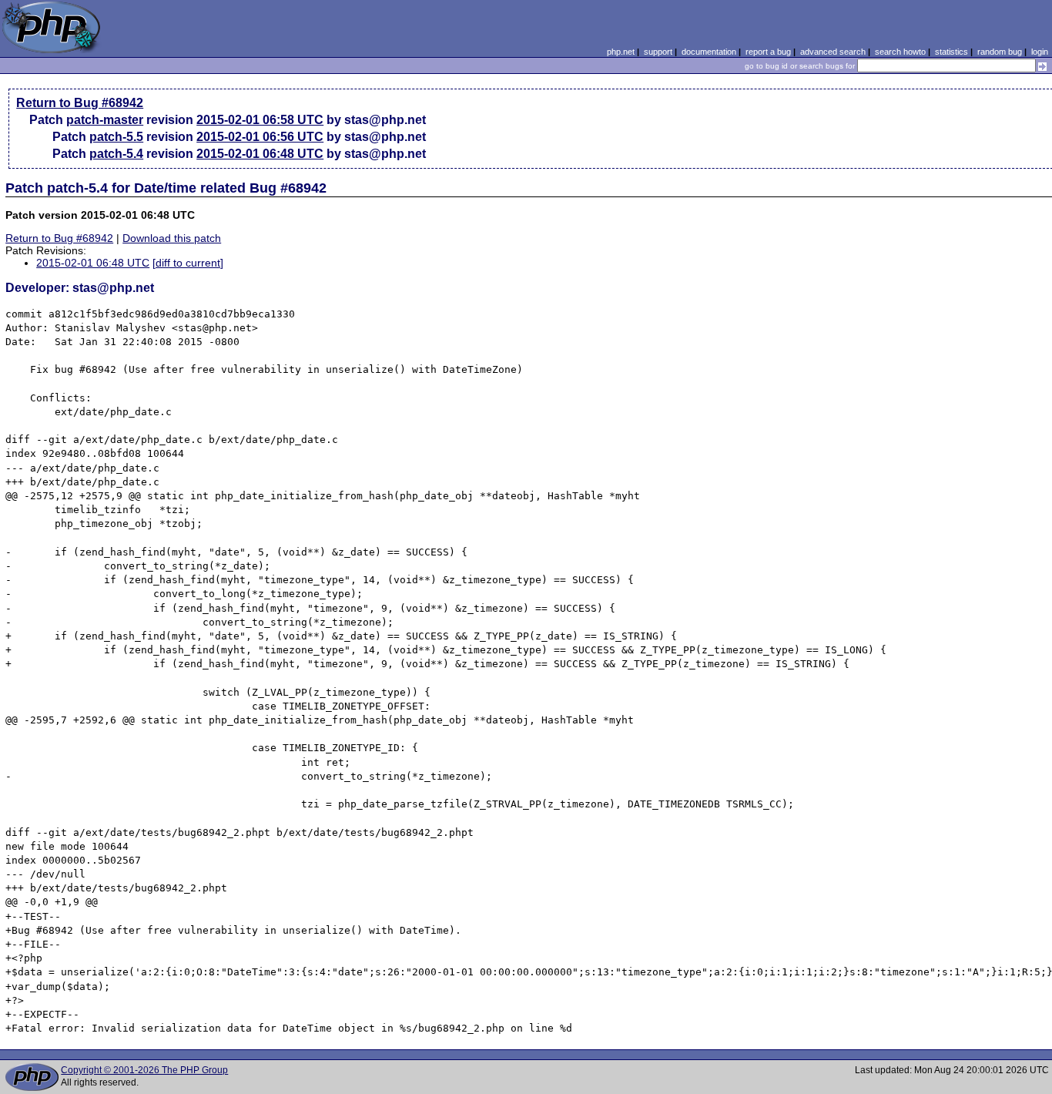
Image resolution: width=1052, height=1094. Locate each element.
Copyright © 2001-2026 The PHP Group (144, 1070)
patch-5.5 (116, 136)
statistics (951, 51)
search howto (900, 51)
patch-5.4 (116, 153)
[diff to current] (187, 263)
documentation (709, 51)
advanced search (833, 51)
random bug (999, 51)
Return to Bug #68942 (79, 102)
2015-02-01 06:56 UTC (259, 136)
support (658, 51)
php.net (621, 51)
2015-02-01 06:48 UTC (259, 153)
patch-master (104, 119)
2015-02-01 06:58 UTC (259, 119)
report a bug (768, 51)
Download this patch (171, 238)
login (1039, 51)
